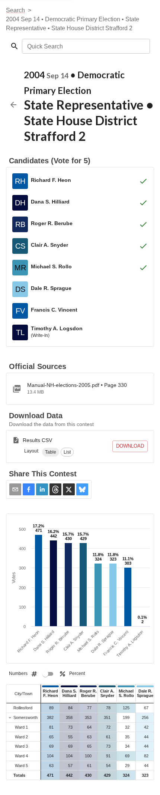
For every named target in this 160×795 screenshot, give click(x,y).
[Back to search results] (13, 104)
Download (130, 446)
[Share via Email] (15, 489)
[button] (50, 452)
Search (15, 10)
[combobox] (85, 46)
